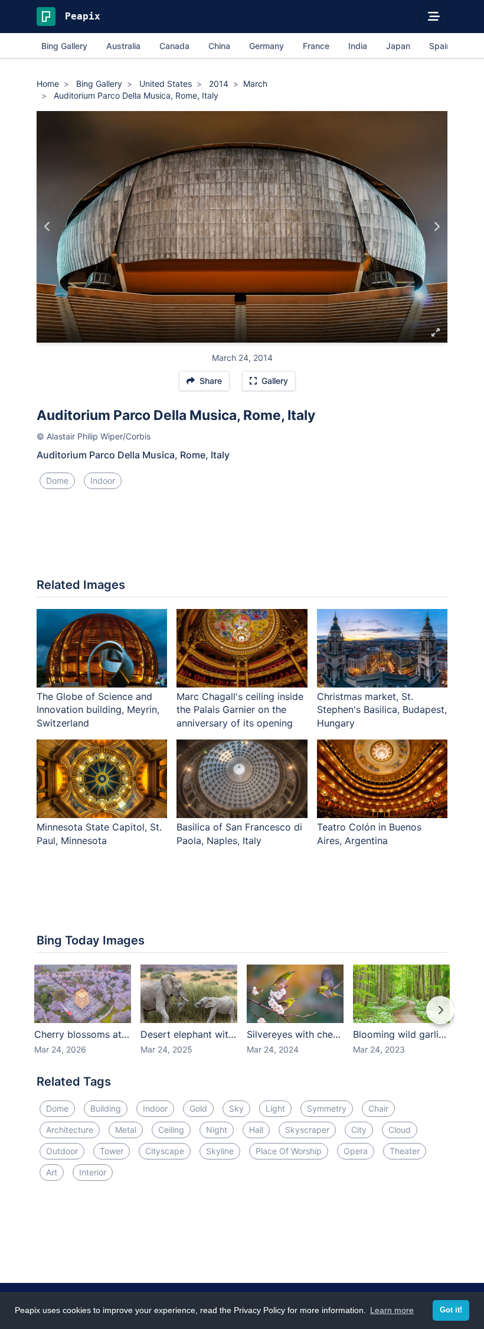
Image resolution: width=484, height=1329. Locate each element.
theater (405, 1151)
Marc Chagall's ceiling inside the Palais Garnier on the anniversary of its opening (239, 709)
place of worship (289, 1151)
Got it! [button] (451, 1310)
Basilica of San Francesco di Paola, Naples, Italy (239, 833)
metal (125, 1130)
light (275, 1108)
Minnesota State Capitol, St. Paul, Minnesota (99, 833)
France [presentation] (316, 46)
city (359, 1130)
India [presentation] (357, 46)
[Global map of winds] (47, 227)
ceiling (171, 1130)
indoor (102, 480)
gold (198, 1108)
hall (256, 1130)
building (105, 1108)
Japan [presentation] (398, 46)
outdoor (62, 1151)
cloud (399, 1130)
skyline (220, 1151)
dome (57, 480)
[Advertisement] (242, 538)
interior (92, 1172)
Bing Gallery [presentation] (64, 46)
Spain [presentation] (440, 46)
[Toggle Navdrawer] (433, 16)
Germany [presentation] (266, 46)
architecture (69, 1130)
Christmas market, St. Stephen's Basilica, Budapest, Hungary (382, 709)
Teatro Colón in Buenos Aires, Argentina (369, 833)
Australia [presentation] (123, 46)
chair (378, 1108)
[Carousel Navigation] (242, 1018)
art (51, 1172)
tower (111, 1151)
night (216, 1130)
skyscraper (307, 1130)
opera (356, 1151)
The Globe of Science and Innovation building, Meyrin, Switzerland (98, 709)
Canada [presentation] (174, 46)
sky (236, 1108)
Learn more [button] (392, 1310)
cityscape (164, 1151)
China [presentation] (219, 46)
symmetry (326, 1108)
